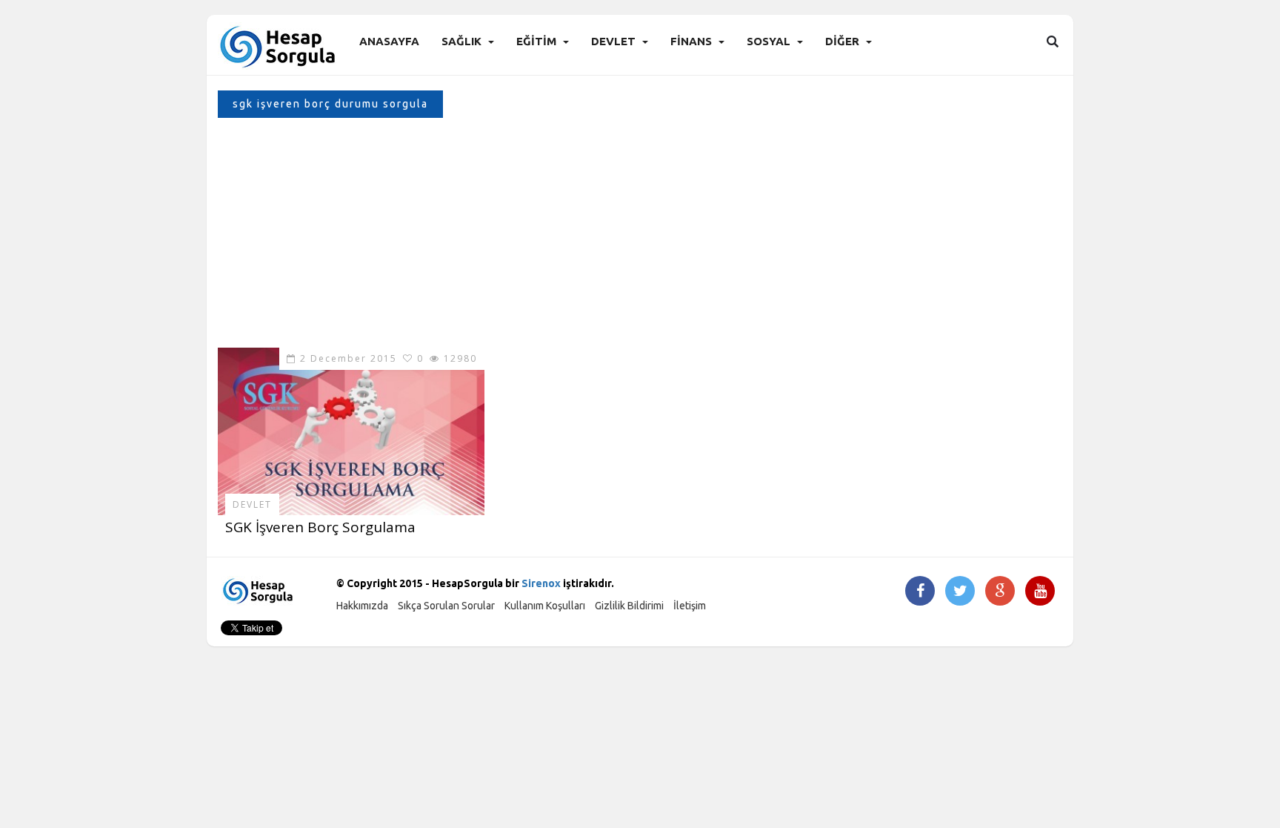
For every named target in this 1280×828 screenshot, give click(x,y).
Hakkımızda (362, 606)
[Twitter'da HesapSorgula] (960, 592)
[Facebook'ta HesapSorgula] (920, 592)
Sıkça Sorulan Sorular (446, 606)
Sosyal (768, 41)
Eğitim (536, 41)
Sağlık (461, 41)
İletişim (689, 606)
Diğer (842, 41)
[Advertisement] (640, 236)
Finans (691, 41)
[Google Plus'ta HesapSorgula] (1000, 592)
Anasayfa (389, 41)
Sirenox (541, 583)
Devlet (613, 41)
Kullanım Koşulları (544, 606)
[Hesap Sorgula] (279, 46)
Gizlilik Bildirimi (629, 606)
